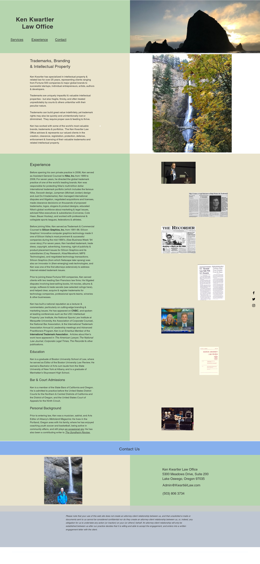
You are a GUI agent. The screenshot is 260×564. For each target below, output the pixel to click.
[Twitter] (254, 299)
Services (17, 40)
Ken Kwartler (35, 19)
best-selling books (59, 283)
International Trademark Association (49, 334)
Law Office (35, 26)
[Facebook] (254, 293)
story (38, 243)
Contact (60, 40)
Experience (39, 40)
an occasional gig (74, 429)
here (89, 287)
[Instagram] (254, 305)
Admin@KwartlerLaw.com (181, 485)
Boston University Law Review (74, 362)
